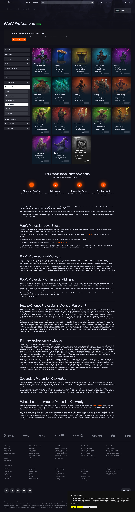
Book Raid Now (18, 40)
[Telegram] (24, 490)
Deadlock (6, 478)
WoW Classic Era (110, 471)
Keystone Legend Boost (61, 453)
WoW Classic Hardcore (112, 473)
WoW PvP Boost (33, 452)
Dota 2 (31, 476)
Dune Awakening (33, 478)
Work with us (100, 2)
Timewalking (10, 100)
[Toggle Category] (28, 59)
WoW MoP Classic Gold (86, 453)
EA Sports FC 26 (59, 468)
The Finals (83, 473)
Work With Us (7, 460)
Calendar (35, 2)
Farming (8, 109)
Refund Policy (7, 450)
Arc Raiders (7, 469)
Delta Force (32, 468)
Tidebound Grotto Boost (61, 450)
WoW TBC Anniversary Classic (114, 469)
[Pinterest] (18, 490)
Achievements (9, 124)
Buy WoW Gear (59, 458)
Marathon (57, 478)
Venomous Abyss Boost (61, 448)
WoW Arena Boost (34, 453)
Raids (6, 64)
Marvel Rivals (58, 480)
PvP (6, 73)
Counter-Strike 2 (8, 476)
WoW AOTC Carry (59, 452)
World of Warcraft (13, 9)
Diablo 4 (31, 473)
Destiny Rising (33, 471)
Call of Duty (7, 475)
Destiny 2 (31, 469)
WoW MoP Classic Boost (87, 448)
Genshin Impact (85, 480)
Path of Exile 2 (84, 471)
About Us (6, 455)
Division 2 (31, 475)
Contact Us (6, 457)
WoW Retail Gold (110, 448)
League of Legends (60, 476)
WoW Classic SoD (110, 475)
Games (28, 2)
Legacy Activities (10, 119)
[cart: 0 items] (129, 2)
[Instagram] (12, 490)
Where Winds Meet (85, 476)
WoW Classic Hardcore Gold (113, 455)
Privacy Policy (7, 448)
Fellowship (57, 471)
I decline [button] (80, 507)
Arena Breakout (8, 471)
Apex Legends (7, 468)
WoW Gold (8, 54)
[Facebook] (6, 490)
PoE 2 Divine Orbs (110, 457)
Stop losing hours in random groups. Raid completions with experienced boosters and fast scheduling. (39, 36)
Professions (10, 105)
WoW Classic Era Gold (112, 450)
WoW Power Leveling (34, 455)
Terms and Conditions (9, 453)
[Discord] (29, 490)
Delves (7, 78)
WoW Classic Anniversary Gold (114, 453)
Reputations (10, 96)
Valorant (83, 475)
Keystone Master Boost (61, 455)
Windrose (83, 478)
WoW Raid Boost (33, 450)
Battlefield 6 (7, 473)
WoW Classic (109, 468)
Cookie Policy (7, 452)
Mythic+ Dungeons (11, 68)
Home (5, 9)
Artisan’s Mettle (97, 406)
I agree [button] (73, 507)
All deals (7, 50)
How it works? (125, 11)
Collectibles (9, 128)
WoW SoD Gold (110, 452)
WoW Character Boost (61, 242)
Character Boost (23, 9)
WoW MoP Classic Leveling (87, 450)
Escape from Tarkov (60, 469)
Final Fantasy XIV (59, 473)
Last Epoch (58, 475)
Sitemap (6, 458)
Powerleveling (9, 82)
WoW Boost (88, 234)
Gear (7, 91)
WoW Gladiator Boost (60, 457)
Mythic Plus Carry (33, 457)
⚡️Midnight (8, 59)
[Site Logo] (9, 2)
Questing (9, 113)
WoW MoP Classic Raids (87, 452)
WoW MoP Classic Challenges (88, 457)
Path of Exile (84, 469)
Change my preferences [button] (90, 507)
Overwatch (83, 468)
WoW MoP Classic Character (88, 455)
